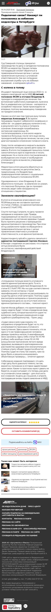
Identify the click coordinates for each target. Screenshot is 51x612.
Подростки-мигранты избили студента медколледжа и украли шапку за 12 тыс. (26, 465)
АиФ (3, 59)
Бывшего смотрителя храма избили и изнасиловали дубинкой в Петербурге (25, 473)
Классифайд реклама (35, 529)
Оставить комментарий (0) (25, 431)
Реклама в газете (22, 519)
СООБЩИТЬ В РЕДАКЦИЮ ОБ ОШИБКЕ (19, 535)
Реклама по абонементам (15, 525)
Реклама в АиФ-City (12, 529)
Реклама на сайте (11, 522)
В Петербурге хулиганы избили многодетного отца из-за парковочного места (28, 488)
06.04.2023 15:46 (8, 10)
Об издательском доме (14, 506)
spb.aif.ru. (30, 83)
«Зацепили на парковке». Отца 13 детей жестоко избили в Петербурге (24, 398)
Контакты (7, 519)
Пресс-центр (34, 506)
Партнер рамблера (22, 600)
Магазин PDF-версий (12, 510)
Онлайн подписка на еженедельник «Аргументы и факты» (21, 514)
